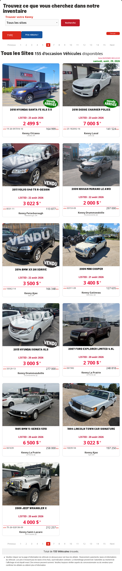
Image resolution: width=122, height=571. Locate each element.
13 (91, 44)
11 (77, 44)
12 (84, 44)
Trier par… (113, 33)
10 (71, 44)
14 (97, 44)
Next (112, 44)
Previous (11, 44)
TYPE (10, 35)
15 (104, 44)
